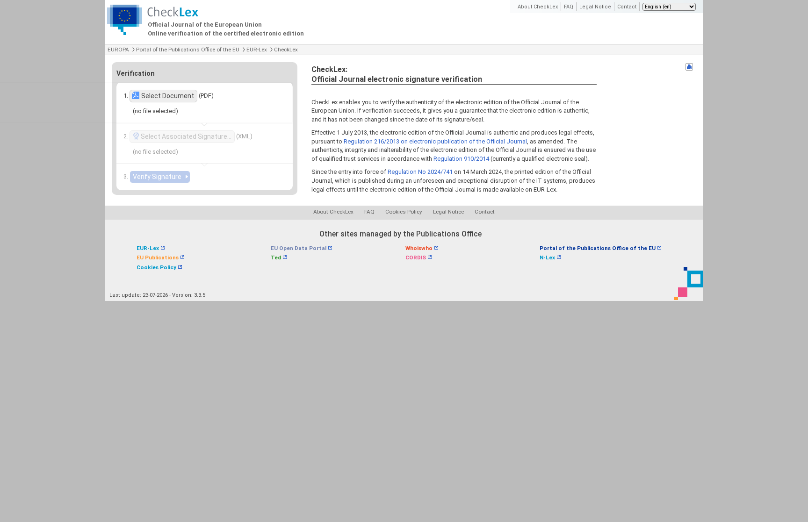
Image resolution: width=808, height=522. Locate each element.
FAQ (568, 7)
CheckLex (286, 49)
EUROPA (118, 49)
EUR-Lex (256, 49)
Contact (626, 7)
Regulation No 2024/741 (420, 171)
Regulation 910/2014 (461, 158)
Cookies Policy (403, 211)
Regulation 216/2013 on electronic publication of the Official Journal (435, 141)
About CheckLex (538, 7)
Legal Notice (595, 7)
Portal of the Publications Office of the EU (187, 49)
